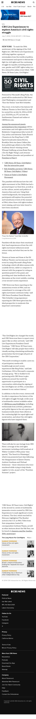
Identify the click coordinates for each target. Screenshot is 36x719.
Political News (6, 598)
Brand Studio (6, 666)
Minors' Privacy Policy (9, 648)
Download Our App (8, 663)
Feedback (5, 691)
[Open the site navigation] (6, 2)
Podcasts (5, 660)
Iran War (9, 7)
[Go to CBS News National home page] (18, 2)
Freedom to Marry (9, 158)
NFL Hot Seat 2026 (8, 604)
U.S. (3, 7)
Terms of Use (6, 644)
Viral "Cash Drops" (19, 7)
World (29, 7)
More (29, 538)
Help (3, 688)
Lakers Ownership (8, 608)
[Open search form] (33, 2)
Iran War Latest (7, 601)
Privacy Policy (6, 635)
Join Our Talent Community (11, 685)
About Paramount (8, 678)
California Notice (7, 638)
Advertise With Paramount (10, 681)
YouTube (5, 617)
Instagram (5, 623)
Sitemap (4, 669)
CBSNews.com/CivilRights (14, 404)
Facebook (5, 620)
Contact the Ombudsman (10, 694)
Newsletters (6, 657)
